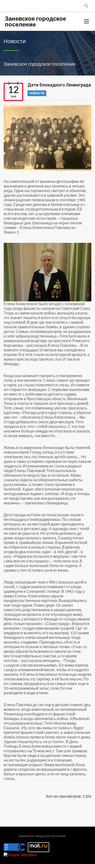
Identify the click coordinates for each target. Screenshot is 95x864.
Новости (36, 93)
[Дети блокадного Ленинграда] (47, 137)
